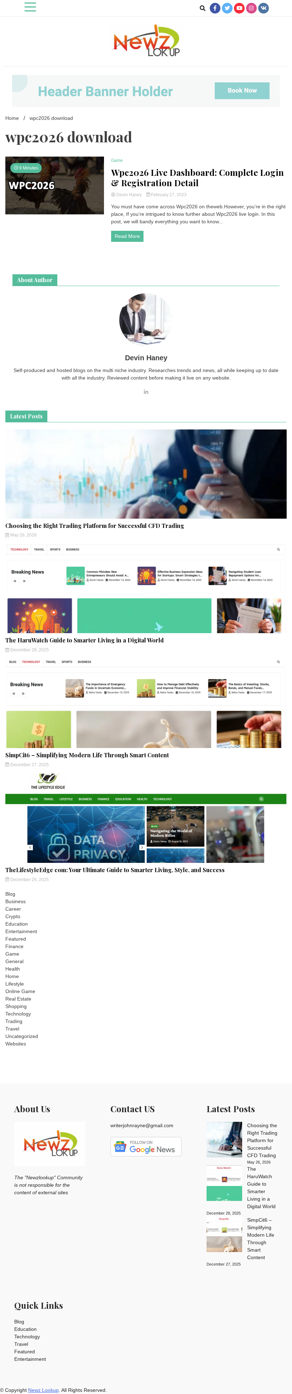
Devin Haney (129, 194)
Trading (13, 1021)
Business (15, 901)
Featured (15, 939)
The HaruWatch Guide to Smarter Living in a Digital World (84, 640)
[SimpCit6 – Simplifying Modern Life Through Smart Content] (224, 1235)
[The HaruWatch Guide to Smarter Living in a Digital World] (224, 1184)
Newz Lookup (43, 1390)
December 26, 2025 (29, 879)
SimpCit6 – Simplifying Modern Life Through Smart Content (87, 755)
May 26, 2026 (23, 535)
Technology (18, 1014)
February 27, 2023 (168, 194)
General (14, 961)
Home (12, 976)
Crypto (12, 916)
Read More (127, 236)
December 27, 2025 (29, 764)
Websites (15, 1044)
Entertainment (21, 931)
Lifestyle (14, 984)
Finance (14, 946)
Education (16, 924)
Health (12, 969)
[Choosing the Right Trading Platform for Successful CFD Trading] (224, 1141)
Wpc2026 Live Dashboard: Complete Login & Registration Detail (197, 177)
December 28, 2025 (29, 649)
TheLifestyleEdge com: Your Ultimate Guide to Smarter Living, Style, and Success (115, 870)
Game (117, 160)
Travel (12, 1029)
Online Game (20, 991)
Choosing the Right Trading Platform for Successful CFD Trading (94, 525)
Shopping (16, 1006)
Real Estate (18, 999)
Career (13, 909)
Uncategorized (21, 1036)
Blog (10, 894)
